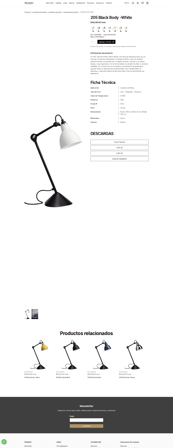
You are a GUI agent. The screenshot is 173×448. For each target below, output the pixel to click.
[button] (142, 3)
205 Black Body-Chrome (127, 377)
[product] (39, 354)
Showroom (100, 3)
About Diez (50, 3)
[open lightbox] (53, 160)
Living (65, 3)
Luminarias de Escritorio (70, 12)
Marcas (71, 3)
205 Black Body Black (63, 377)
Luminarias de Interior (55, 12)
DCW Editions (99, 37)
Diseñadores (80, 3)
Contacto (109, 3)
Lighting (58, 3)
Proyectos (90, 3)
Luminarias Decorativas (39, 12)
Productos (27, 12)
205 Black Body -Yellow (32, 377)
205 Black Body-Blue (94, 377)
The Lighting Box (62, 446)
